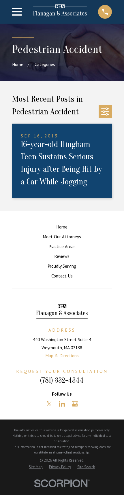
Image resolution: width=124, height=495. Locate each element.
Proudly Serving (62, 266)
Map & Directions (62, 355)
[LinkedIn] (62, 404)
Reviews (61, 256)
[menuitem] (36, 467)
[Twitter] (49, 404)
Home (61, 227)
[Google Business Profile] (75, 404)
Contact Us (62, 276)
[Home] (60, 11)
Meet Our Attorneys (62, 236)
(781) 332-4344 (62, 380)
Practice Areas (62, 246)
